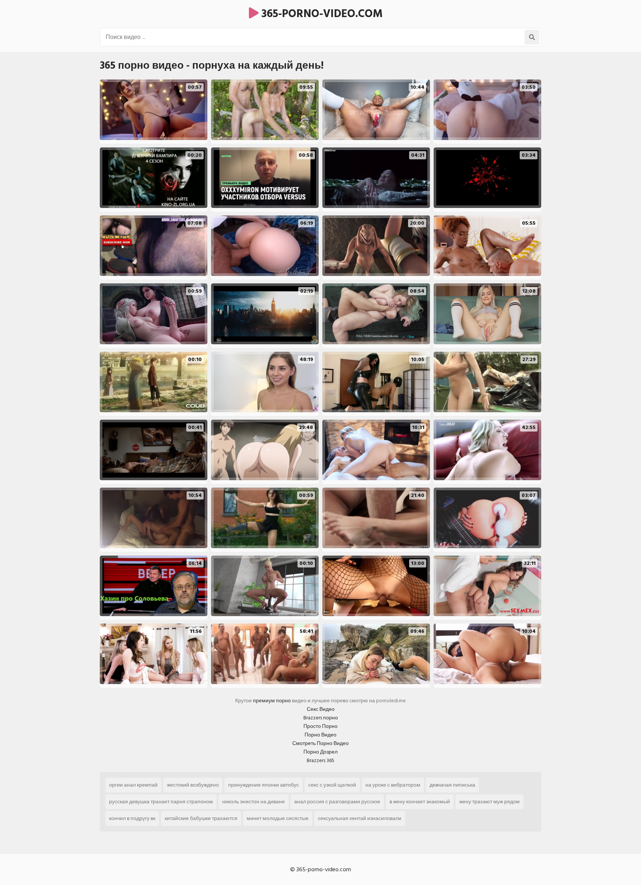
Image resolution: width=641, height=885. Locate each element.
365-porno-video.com (321, 14)
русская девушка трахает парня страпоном (161, 801)
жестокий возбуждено (193, 785)
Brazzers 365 (320, 760)
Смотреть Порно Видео (320, 743)
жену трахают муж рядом (489, 801)
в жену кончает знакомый (419, 801)
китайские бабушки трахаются (201, 818)
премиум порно (272, 700)
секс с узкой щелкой (332, 785)
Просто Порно (320, 726)
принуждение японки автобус (263, 785)
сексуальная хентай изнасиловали (359, 818)
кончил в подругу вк (132, 818)
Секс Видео (321, 709)
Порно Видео (320, 735)
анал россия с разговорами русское (337, 801)
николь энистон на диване (253, 801)
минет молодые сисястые (278, 818)
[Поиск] (532, 37)
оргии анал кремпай (133, 785)
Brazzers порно (320, 717)
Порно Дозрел (320, 752)
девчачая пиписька (452, 785)
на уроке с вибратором (392, 785)
